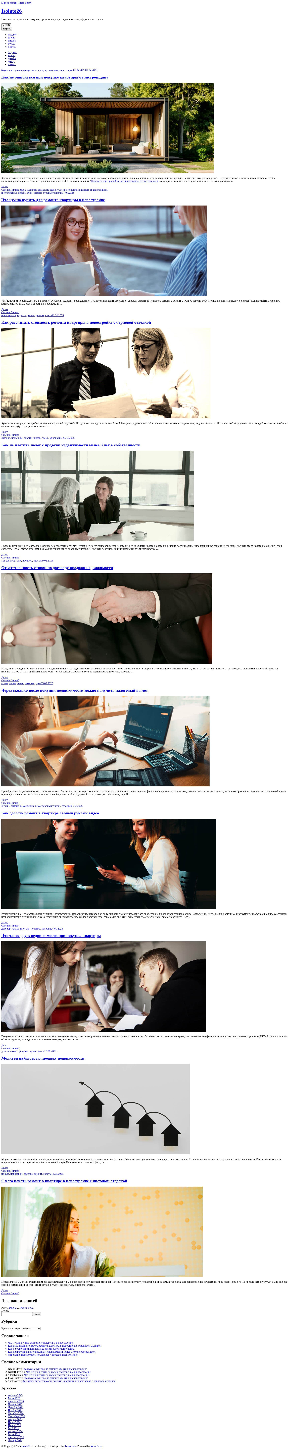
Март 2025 (14, 1398)
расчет (31, 315)
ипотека (24, 928)
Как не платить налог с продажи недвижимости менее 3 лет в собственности (70, 445)
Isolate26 (11, 11)
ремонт (38, 192)
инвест (12, 46)
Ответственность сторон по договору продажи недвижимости (57, 568)
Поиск (5, 1310)
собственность (32, 437)
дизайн (12, 40)
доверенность (31, 70)
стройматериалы (52, 192)
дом (19, 560)
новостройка (8, 315)
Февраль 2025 (16, 1401)
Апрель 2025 (15, 1395)
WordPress (96, 1446)
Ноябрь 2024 (15, 1410)
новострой (16, 1173)
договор (10, 560)
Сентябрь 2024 (16, 1416)
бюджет (12, 34)
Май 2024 (13, 1428)
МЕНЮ (6, 25)
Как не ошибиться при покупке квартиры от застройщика (54, 77)
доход (11, 43)
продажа (27, 560)
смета (48, 315)
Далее (4, 186)
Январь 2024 (15, 1440)
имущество (46, 70)
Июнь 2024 (14, 1425)
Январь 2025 (15, 1404)
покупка (29, 683)
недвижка (17, 437)
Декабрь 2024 (15, 1407)
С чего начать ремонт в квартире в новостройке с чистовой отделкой (64, 1181)
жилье (15, 928)
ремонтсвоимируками (47, 805)
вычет (11, 37)
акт (3, 560)
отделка (21, 315)
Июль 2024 (14, 1422)
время (4, 683)
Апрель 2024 (15, 1431)
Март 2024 (14, 1434)
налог (20, 683)
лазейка (5, 437)
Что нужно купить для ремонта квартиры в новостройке (53, 200)
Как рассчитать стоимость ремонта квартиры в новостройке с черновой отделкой (76, 322)
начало (5, 1173)
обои (29, 192)
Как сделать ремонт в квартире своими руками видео (50, 813)
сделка (69, 70)
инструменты (9, 192)
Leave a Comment (63, 189)
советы (47, 1173)
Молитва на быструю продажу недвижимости (42, 1058)
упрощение (56, 437)
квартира (59, 70)
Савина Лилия (9, 189)
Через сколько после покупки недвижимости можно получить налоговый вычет (74, 690)
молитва (12, 1051)
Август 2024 (15, 1419)
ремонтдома (27, 805)
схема (45, 437)
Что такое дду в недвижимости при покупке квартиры (51, 935)
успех (41, 1051)
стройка (66, 805)
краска (22, 192)
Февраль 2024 (16, 1437)
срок (38, 683)
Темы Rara (71, 1446)
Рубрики (6, 1328)
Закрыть (7, 28)
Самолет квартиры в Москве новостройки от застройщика (124, 181)
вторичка (16, 70)
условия (46, 928)
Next (30, 1307)
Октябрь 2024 (16, 1413)
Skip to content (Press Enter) (16, 2)
